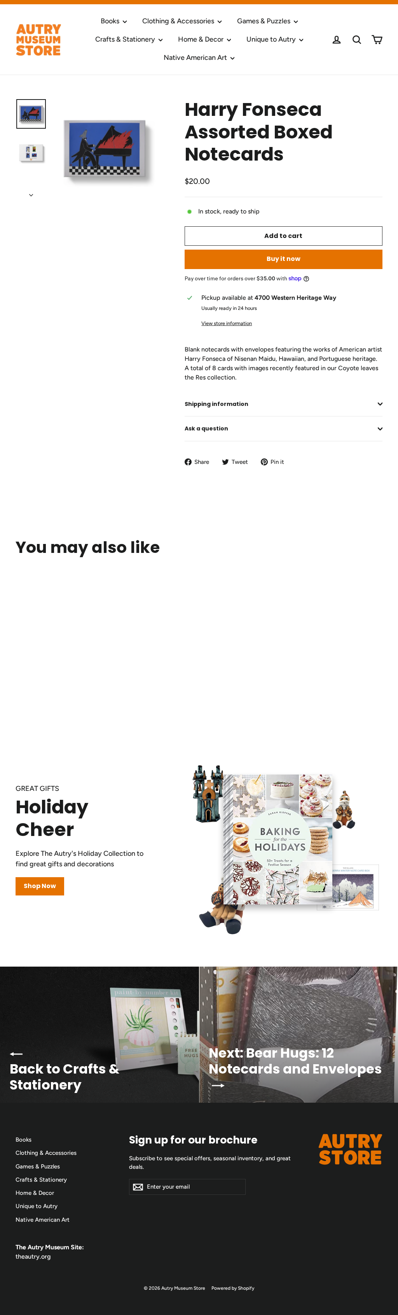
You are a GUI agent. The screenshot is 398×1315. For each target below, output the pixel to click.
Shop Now (40, 885)
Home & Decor (201, 39)
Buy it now (283, 258)
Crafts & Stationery (126, 39)
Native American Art (196, 57)
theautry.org (33, 1256)
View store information (226, 323)
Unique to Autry (271, 39)
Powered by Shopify (232, 1288)
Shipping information (216, 404)
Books (111, 21)
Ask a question (206, 428)
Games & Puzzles (264, 21)
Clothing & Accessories (179, 21)
